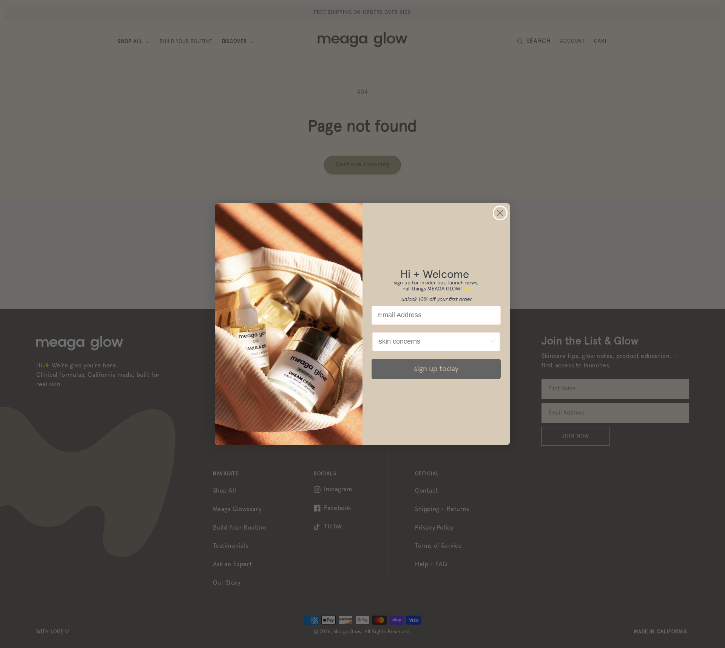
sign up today (436, 369)
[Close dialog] (500, 213)
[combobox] (434, 342)
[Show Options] (493, 342)
